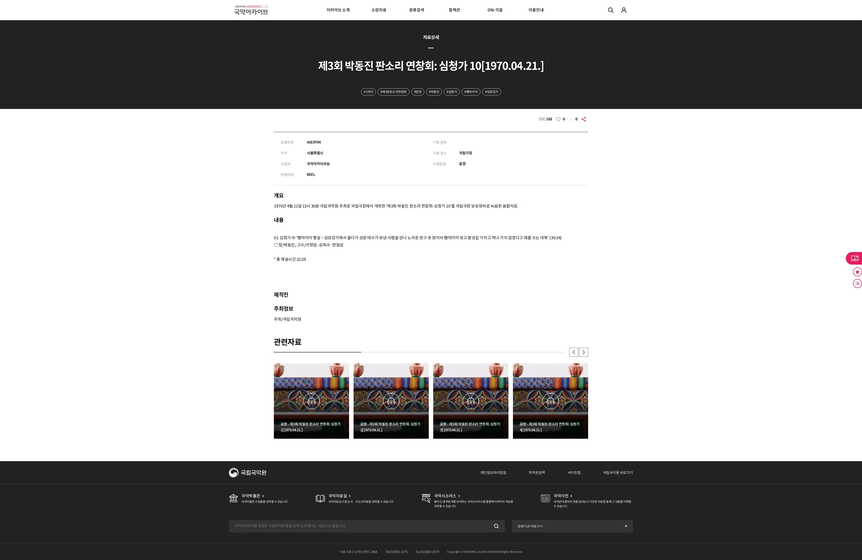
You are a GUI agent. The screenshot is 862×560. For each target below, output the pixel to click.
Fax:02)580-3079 (427, 552)
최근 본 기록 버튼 (857, 283)
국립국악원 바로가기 (618, 472)
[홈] (251, 4)
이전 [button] (573, 352)
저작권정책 (537, 472)
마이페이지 (624, 10)
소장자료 (379, 10)
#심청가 (452, 92)
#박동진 (434, 92)
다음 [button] (583, 352)
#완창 (418, 92)
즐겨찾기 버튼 (857, 271)
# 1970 (368, 92)
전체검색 (611, 10)
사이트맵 (574, 472)
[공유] (584, 119)
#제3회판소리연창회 (393, 92)
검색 (495, 526)
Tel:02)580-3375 (396, 552)
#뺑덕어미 (470, 92)
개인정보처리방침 (493, 472)
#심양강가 (491, 92)
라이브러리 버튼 (854, 258)
